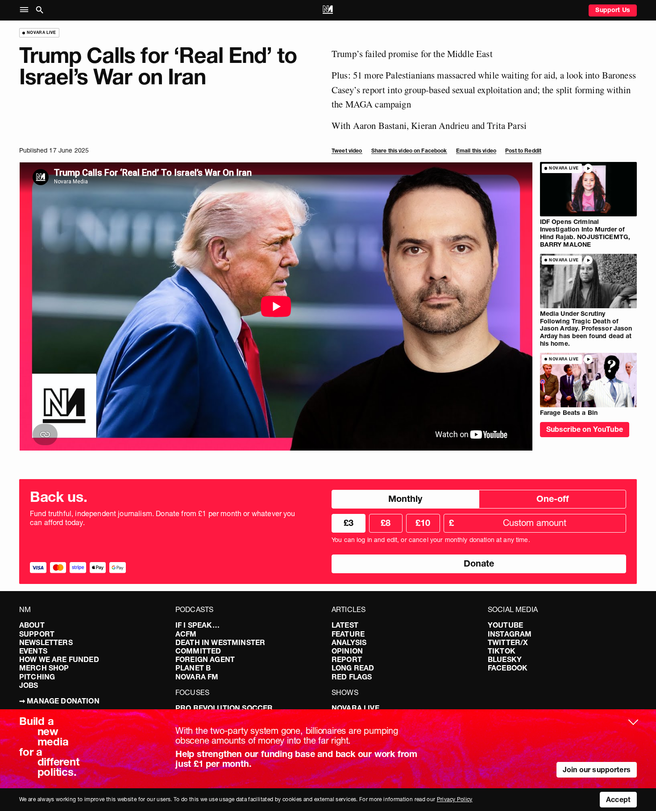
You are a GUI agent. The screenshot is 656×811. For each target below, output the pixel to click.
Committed (198, 650)
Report (347, 659)
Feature (348, 633)
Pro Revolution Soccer (224, 707)
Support (36, 633)
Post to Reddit (523, 150)
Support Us (612, 10)
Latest (345, 625)
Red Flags (352, 676)
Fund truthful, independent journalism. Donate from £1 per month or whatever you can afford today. (162, 517)
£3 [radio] (348, 522)
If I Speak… (197, 625)
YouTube (505, 625)
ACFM (186, 633)
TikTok (501, 650)
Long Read (353, 667)
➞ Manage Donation (59, 700)
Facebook (507, 667)
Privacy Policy (455, 799)
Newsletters (46, 642)
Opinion (347, 650)
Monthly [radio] (405, 498)
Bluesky (505, 659)
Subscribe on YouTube (584, 429)
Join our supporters (597, 769)
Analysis (349, 642)
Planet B (193, 667)
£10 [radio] (422, 522)
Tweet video (347, 150)
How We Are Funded (59, 659)
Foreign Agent (205, 659)
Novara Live (355, 707)
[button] (26, 10)
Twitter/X (508, 642)
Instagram (509, 633)
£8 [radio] (385, 522)
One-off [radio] (552, 498)
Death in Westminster (220, 642)
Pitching (37, 676)
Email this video (476, 150)
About (32, 625)
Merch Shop (44, 667)
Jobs (28, 685)
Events (33, 650)
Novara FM (196, 676)
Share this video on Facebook (409, 150)
